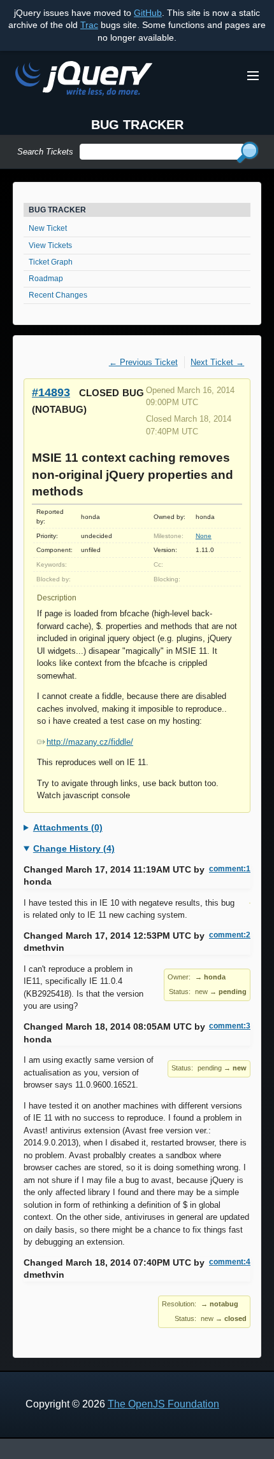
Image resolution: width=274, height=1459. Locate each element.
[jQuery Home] (83, 80)
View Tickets (50, 245)
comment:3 (229, 1025)
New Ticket (48, 228)
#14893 (51, 392)
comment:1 (229, 868)
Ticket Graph (51, 262)
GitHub (148, 13)
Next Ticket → (217, 362)
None (204, 535)
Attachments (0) (68, 827)
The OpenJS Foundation (163, 1404)
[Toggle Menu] (253, 75)
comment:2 (229, 934)
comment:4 (229, 1261)
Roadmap (46, 278)
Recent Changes (58, 295)
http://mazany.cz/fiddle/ (90, 742)
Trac (89, 25)
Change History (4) (74, 848)
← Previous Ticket (143, 362)
